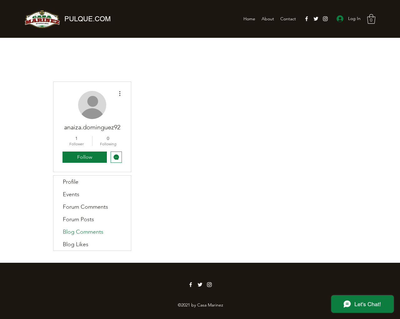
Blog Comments (83, 231)
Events (71, 194)
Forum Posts (78, 219)
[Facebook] (306, 19)
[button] (371, 19)
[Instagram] (325, 19)
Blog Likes (75, 244)
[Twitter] (316, 19)
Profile (70, 181)
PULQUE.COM (87, 19)
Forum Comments (85, 206)
